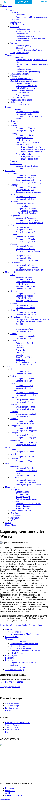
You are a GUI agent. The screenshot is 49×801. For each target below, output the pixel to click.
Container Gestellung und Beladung (25, 651)
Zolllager (14, 665)
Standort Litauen (12, 727)
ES (46, 2)
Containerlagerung (18, 667)
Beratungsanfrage (12, 708)
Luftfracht (9, 658)
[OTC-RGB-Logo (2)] (6, 5)
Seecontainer (15, 632)
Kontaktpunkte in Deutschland (17, 722)
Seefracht (9, 629)
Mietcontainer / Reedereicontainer (24, 644)
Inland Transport (17, 653)
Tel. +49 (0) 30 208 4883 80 (11, 682)
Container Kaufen (17, 646)
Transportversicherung (14, 669)
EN (42, 2)
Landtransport (11, 655)
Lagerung (9, 660)
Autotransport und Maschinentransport (26, 634)
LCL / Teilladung (12, 636)
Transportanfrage (12, 706)
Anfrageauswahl (12, 703)
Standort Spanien (12, 730)
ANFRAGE (22, 2)
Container (9, 639)
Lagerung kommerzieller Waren (23, 662)
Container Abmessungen (20, 648)
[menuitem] (27, 31)
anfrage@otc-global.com (10, 686)
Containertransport (18, 641)
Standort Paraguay (12, 725)
